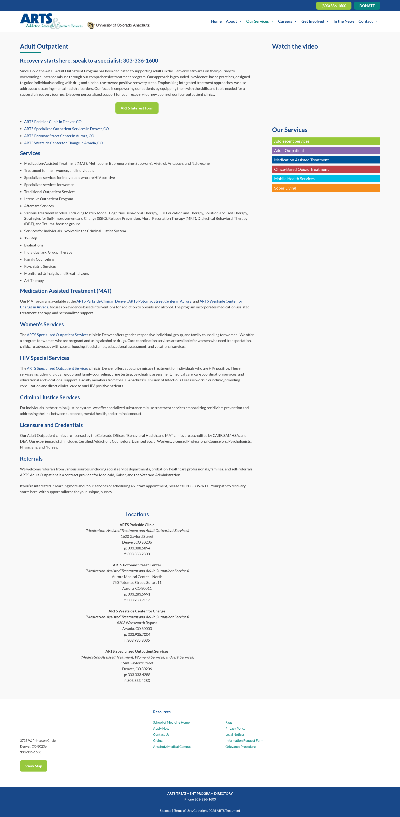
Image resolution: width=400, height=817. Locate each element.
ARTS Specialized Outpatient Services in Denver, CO (66, 128)
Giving (157, 740)
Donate (367, 5)
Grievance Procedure (240, 746)
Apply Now (161, 728)
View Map (33, 766)
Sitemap (165, 810)
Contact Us (161, 734)
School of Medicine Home (171, 722)
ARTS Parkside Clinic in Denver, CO (52, 121)
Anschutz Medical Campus (172, 746)
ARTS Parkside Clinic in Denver (101, 301)
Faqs (228, 722)
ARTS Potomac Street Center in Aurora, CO (59, 135)
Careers (285, 21)
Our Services (257, 21)
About (231, 21)
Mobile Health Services (294, 178)
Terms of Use (183, 810)
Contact (366, 21)
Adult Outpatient (289, 150)
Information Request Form (244, 740)
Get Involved (312, 21)
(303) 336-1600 (333, 5)
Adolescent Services (291, 141)
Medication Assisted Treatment (301, 159)
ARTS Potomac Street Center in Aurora (159, 301)
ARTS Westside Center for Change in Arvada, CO (63, 143)
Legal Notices (235, 734)
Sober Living (285, 188)
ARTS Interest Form (137, 108)
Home (216, 21)
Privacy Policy (235, 728)
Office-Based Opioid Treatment (301, 169)
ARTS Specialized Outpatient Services (57, 334)
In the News (344, 21)
